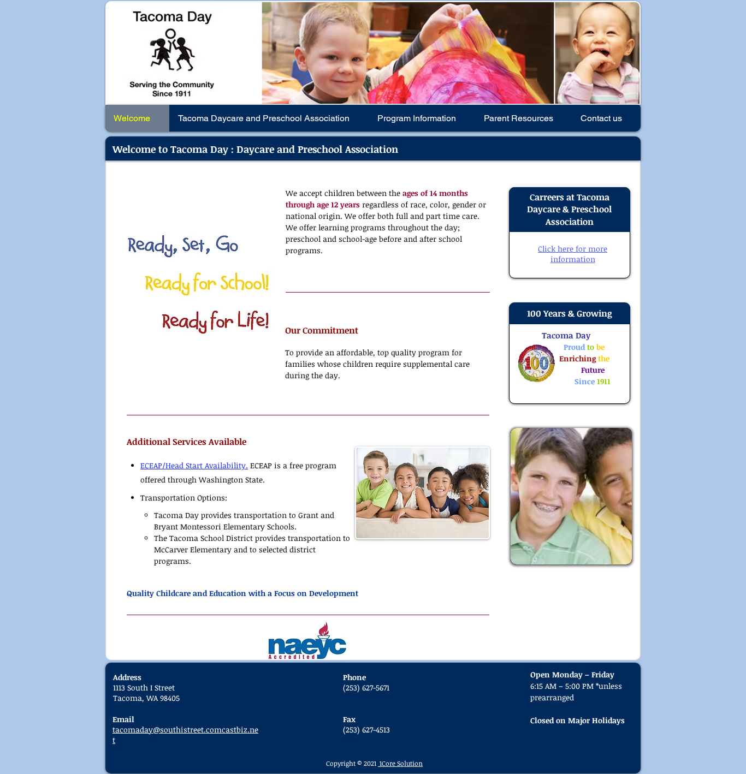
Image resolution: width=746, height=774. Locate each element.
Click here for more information (572, 253)
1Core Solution (400, 763)
